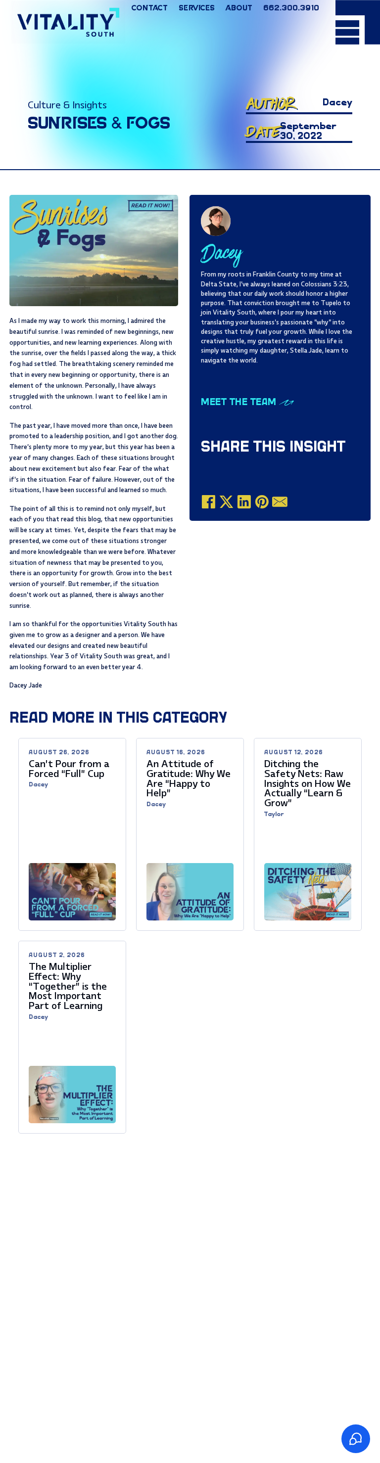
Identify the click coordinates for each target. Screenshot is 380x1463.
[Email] (279, 502)
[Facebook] (208, 502)
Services (197, 8)
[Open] (357, 22)
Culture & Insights (67, 105)
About (238, 8)
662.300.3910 (291, 8)
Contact (149, 8)
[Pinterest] (262, 502)
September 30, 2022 (308, 131)
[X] (226, 502)
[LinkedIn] (244, 502)
